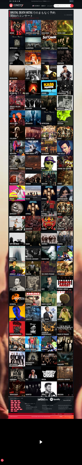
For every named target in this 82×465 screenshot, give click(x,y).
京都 (12, 404)
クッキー (70, 417)
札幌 (16, 402)
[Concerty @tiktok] (17, 1)
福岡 (15, 404)
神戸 (19, 402)
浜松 (12, 409)
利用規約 (61, 416)
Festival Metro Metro (47, 408)
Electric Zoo (29, 408)
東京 (12, 400)
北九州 (12, 407)
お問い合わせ (60, 414)
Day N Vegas (44, 407)
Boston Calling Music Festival (65, 405)
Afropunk (28, 405)
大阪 (18, 400)
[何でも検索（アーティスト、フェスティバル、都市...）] (72, 5)
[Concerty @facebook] (10, 1)
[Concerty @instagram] (12, 1)
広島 (15, 405)
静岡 (17, 409)
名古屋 (12, 402)
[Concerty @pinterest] (14, 1)
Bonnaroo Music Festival (47, 405)
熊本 (21, 409)
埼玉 (12, 405)
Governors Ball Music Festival (65, 408)
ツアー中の (54, 414)
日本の (72, 1)
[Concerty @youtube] (19, 1)
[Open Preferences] (2, 460)
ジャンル (49, 6)
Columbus (36, 6)
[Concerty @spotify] (15, 1)
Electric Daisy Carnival (63, 407)
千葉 (16, 407)
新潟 (19, 407)
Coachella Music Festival (31, 407)
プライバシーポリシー (68, 416)
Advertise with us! (68, 414)
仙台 (18, 405)
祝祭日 (43, 6)
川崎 (18, 404)
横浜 (15, 400)
